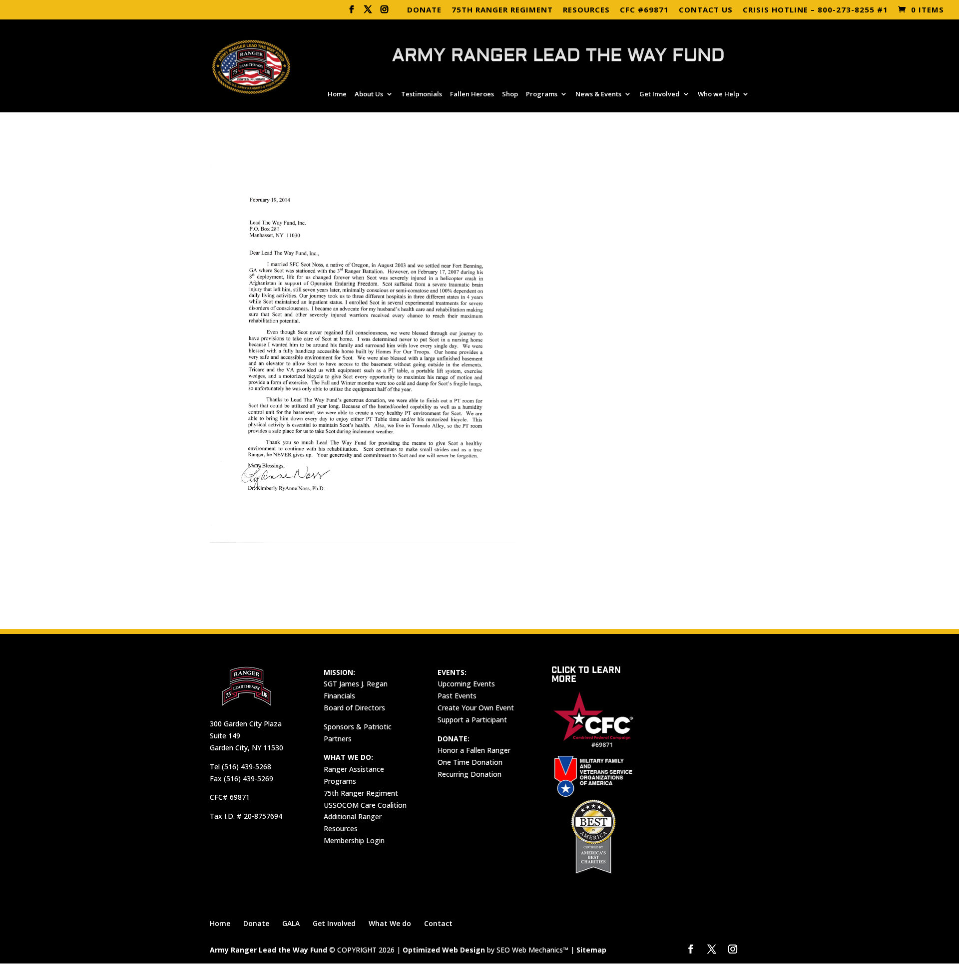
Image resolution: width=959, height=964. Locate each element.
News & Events (598, 94)
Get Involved (659, 94)
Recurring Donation (469, 774)
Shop (510, 94)
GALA (291, 923)
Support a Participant (472, 719)
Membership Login (354, 840)
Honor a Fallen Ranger (474, 750)
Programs (541, 94)
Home (337, 94)
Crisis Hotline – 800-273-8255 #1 (815, 10)
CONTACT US (706, 10)
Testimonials (421, 94)
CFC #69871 (644, 10)
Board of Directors (354, 707)
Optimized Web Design (444, 950)
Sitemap (591, 950)
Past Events (457, 695)
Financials (339, 695)
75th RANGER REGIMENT (502, 10)
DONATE (424, 10)
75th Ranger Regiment (361, 793)
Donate (256, 923)
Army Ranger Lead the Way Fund (268, 950)
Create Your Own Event (476, 707)
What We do (390, 923)
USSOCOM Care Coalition (365, 805)
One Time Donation (470, 762)
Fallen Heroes (472, 94)
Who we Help (718, 94)
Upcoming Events (466, 683)
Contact (438, 923)
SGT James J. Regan (356, 683)
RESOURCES (586, 10)
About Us (369, 94)
